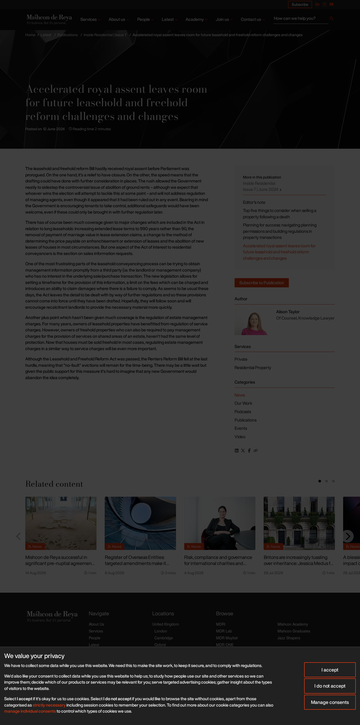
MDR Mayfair (227, 637)
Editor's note (254, 202)
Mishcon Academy (293, 624)
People (143, 19)
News (240, 395)
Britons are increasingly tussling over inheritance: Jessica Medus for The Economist (299, 563)
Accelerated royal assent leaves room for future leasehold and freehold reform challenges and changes (279, 252)
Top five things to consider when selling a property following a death (279, 213)
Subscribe (300, 4)
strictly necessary (49, 705)
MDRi (220, 624)
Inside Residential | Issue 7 (105, 34)
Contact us (251, 19)
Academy (195, 19)
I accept (330, 669)
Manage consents (330, 702)
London (160, 631)
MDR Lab (224, 631)
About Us (96, 624)
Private (241, 359)
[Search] (331, 19)
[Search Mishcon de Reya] (304, 19)
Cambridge (163, 637)
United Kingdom (165, 624)
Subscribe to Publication (261, 282)
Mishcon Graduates (294, 631)
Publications (67, 34)
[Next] (347, 536)
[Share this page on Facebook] (249, 450)
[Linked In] (317, 4)
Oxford (160, 644)
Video (240, 436)
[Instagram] (324, 4)
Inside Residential (261, 186)
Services (88, 19)
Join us (222, 19)
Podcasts (243, 411)
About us (117, 19)
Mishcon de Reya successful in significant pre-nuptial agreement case (59, 563)
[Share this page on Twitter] (243, 450)
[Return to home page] (48, 19)
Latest (168, 19)
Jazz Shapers (289, 637)
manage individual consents (30, 711)
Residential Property (253, 367)
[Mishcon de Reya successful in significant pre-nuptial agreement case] (60, 523)
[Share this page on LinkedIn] (237, 450)
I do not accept (330, 685)
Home (30, 34)
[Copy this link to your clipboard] (256, 450)
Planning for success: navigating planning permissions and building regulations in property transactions (280, 231)
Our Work (243, 403)
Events (241, 428)
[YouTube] (331, 4)
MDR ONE (224, 644)
